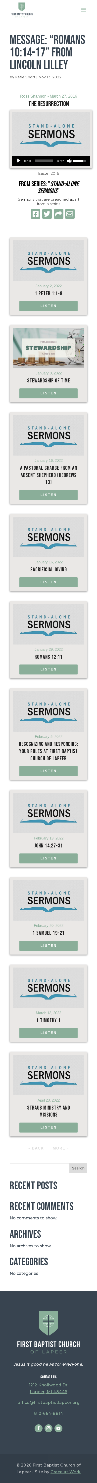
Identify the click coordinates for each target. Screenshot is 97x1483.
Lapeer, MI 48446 (48, 1391)
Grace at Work (65, 1472)
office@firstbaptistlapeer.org (48, 1402)
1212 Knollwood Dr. (48, 1385)
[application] (51, 161)
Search (78, 1168)
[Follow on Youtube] (58, 1428)
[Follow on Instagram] (48, 1428)
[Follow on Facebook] (39, 1428)
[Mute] (69, 160)
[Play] (18, 160)
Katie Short (25, 77)
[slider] (44, 161)
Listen (49, 306)
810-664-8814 (48, 1413)
